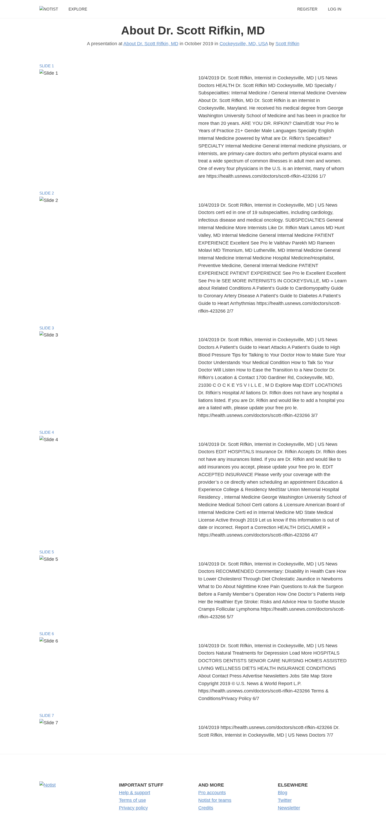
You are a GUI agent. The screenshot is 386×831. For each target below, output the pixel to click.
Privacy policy (133, 807)
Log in (334, 9)
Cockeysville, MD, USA (244, 43)
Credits (205, 807)
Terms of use (132, 800)
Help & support (134, 792)
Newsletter (289, 807)
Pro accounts (212, 792)
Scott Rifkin (287, 43)
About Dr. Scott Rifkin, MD (193, 30)
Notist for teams (214, 800)
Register (307, 9)
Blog (282, 792)
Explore (78, 9)
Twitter (285, 800)
